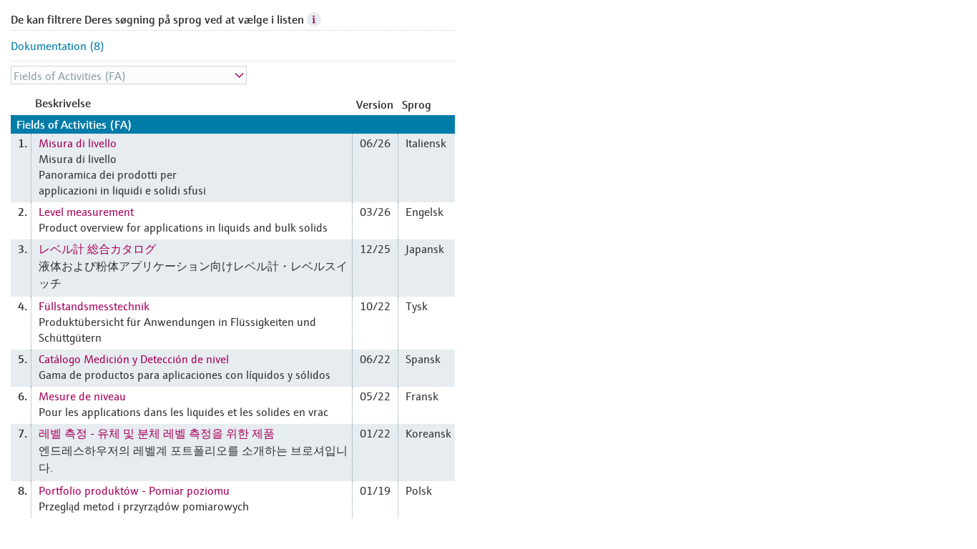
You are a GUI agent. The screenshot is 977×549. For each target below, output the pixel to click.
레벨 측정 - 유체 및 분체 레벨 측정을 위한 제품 (157, 432)
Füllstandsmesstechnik (94, 305)
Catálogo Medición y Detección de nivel (134, 358)
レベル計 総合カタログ (97, 248)
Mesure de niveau (82, 395)
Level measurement (86, 211)
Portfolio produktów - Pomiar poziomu (134, 490)
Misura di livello (78, 142)
